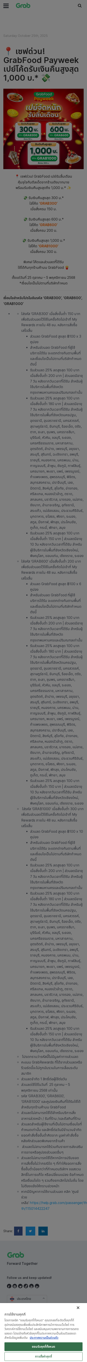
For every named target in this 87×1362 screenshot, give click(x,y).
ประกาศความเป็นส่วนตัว (44, 1337)
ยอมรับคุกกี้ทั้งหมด (43, 1346)
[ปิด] (78, 1307)
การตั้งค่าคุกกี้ (43, 1356)
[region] (43, 1332)
